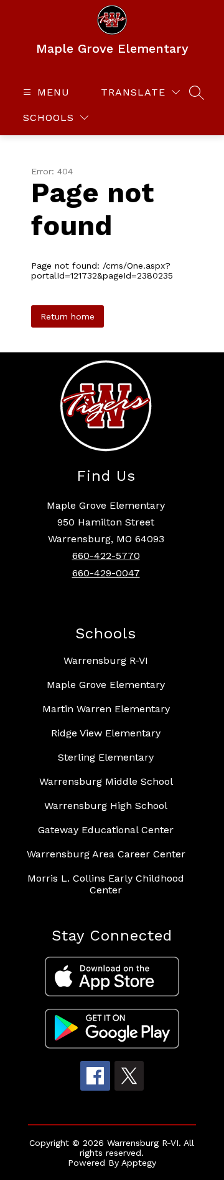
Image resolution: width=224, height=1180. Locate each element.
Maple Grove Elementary (106, 685)
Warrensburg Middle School (106, 781)
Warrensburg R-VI (105, 660)
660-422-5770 (106, 555)
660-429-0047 (106, 573)
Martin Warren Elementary (106, 709)
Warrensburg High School (105, 805)
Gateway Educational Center (106, 830)
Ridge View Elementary (106, 733)
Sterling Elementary (106, 757)
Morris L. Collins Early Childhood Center (105, 884)
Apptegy (138, 1163)
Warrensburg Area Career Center (106, 854)
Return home (67, 316)
